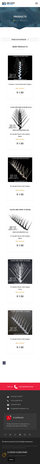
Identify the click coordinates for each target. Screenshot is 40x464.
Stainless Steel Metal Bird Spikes (20, 84)
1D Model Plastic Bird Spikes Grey (20, 288)
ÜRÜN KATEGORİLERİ (18, 39)
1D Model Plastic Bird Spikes (20, 339)
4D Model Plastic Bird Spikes (20, 186)
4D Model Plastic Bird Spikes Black (20, 135)
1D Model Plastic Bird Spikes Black (20, 237)
